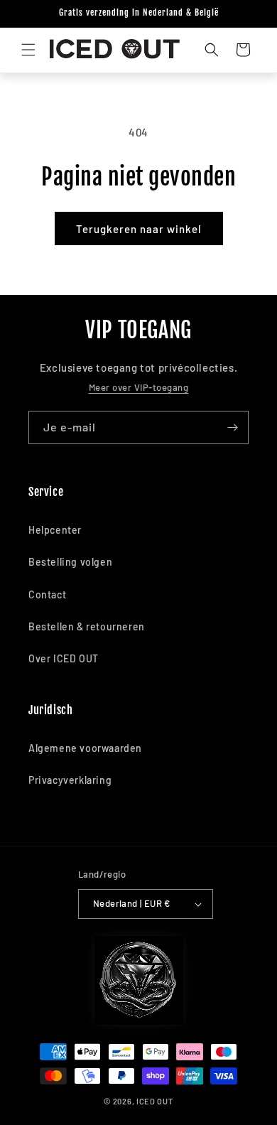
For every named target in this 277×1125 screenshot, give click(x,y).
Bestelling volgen (70, 562)
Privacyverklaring (70, 780)
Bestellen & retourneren (86, 626)
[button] (28, 49)
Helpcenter (55, 530)
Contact (47, 594)
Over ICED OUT (63, 658)
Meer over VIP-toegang (139, 387)
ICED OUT (154, 1101)
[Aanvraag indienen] (232, 427)
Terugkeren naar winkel (139, 228)
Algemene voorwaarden (85, 748)
